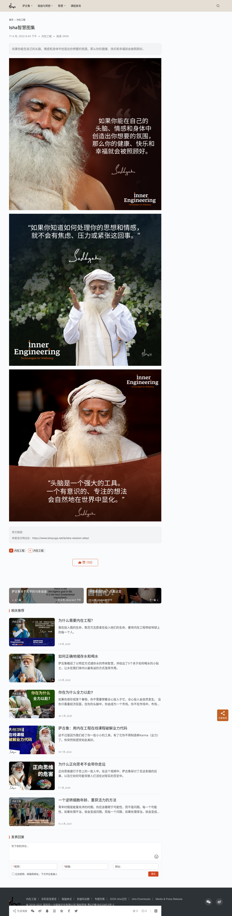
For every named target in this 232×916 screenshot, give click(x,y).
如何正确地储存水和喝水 (78, 656)
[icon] (208, 902)
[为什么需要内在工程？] (32, 632)
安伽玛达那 (83, 898)
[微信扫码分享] (32, 911)
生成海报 (21, 910)
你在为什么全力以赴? (75, 692)
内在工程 (47, 36)
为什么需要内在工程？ (76, 620)
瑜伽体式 (67, 898)
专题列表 (100, 898)
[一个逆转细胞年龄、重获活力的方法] (32, 811)
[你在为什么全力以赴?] (32, 704)
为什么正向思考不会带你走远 (81, 764)
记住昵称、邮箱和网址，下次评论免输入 (35, 874)
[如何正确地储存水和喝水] (32, 668)
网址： (119, 866)
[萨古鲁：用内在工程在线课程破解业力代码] (32, 740)
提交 (153, 874)
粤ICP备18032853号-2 (100, 904)
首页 (11, 19)
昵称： (17, 866)
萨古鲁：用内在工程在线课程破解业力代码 (92, 728)
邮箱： (68, 866)
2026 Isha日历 (118, 898)
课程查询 (76, 5)
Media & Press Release (169, 898)
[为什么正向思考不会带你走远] (32, 776)
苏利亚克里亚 (49, 898)
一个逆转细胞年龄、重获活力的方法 (87, 800)
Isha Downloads (141, 898)
